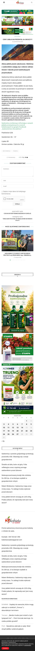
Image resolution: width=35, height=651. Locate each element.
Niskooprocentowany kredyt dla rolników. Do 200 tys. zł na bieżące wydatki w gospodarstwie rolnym (16, 478)
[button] (3, 245)
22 (26, 431)
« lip (3, 441)
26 (13, 434)
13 (17, 428)
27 (17, 434)
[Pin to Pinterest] (25, 157)
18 (8, 431)
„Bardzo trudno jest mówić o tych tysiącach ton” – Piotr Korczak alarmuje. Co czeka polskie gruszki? (17, 618)
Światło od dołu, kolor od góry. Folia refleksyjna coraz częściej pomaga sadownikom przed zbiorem (14, 467)
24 (4, 434)
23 (31, 431)
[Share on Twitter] (23, 157)
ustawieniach (27, 645)
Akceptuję (5, 648)
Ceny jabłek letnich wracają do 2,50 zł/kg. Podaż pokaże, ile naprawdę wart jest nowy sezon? (17, 500)
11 (8, 428)
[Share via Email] (27, 157)
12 (13, 428)
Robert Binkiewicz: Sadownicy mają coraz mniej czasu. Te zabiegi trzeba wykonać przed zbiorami (17, 489)
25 (8, 434)
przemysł (15, 151)
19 (13, 431)
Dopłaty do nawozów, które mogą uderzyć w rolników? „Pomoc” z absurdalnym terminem (17, 607)
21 (22, 431)
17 (4, 431)
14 (22, 428)
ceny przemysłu (6, 151)
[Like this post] (20, 157)
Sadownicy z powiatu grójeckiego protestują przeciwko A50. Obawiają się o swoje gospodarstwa (17, 457)
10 (4, 428)
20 (17, 431)
